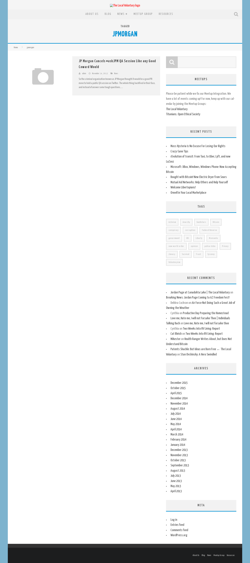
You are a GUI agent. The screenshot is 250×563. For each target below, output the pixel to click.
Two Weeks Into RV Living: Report (201, 328)
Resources (166, 14)
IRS (187, 238)
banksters (201, 222)
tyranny (211, 254)
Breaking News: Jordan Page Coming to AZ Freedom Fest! (197, 297)
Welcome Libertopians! (183, 187)
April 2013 (176, 491)
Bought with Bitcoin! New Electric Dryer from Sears (199, 177)
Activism (172, 222)
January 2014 (178, 445)
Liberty (199, 238)
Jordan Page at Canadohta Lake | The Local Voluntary (200, 292)
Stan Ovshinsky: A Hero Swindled (198, 354)
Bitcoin (216, 222)
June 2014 (176, 419)
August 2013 (178, 470)
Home (16, 47)
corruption (190, 230)
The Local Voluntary (177, 109)
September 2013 (180, 465)
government (174, 238)
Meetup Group (143, 14)
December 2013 (179, 450)
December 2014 (179, 398)
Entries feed (177, 525)
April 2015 (176, 393)
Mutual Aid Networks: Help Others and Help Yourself (199, 182)
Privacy (225, 246)
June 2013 (176, 481)
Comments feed (179, 530)
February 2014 (178, 439)
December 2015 (179, 383)
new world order (176, 246)
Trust (198, 254)
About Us (92, 14)
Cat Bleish (176, 333)
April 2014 (176, 429)
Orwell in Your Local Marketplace (188, 192)
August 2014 (178, 408)
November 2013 (179, 455)
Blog (108, 14)
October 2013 (178, 460)
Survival (185, 254)
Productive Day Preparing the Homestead (206, 313)
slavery (172, 254)
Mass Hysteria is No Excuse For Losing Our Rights (198, 146)
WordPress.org (179, 535)
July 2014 (176, 414)
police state (209, 246)
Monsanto (213, 238)
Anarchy (186, 222)
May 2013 (176, 486)
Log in (174, 520)
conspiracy (174, 230)
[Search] (236, 14)
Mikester (175, 339)
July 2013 (176, 476)
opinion (194, 246)
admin (84, 74)
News (121, 14)
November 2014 (179, 403)
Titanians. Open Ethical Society (183, 114)
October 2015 (178, 388)
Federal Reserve (209, 230)
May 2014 (176, 424)
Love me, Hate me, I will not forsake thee (206, 323)
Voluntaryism (174, 262)
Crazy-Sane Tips (179, 151)
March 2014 (177, 434)
